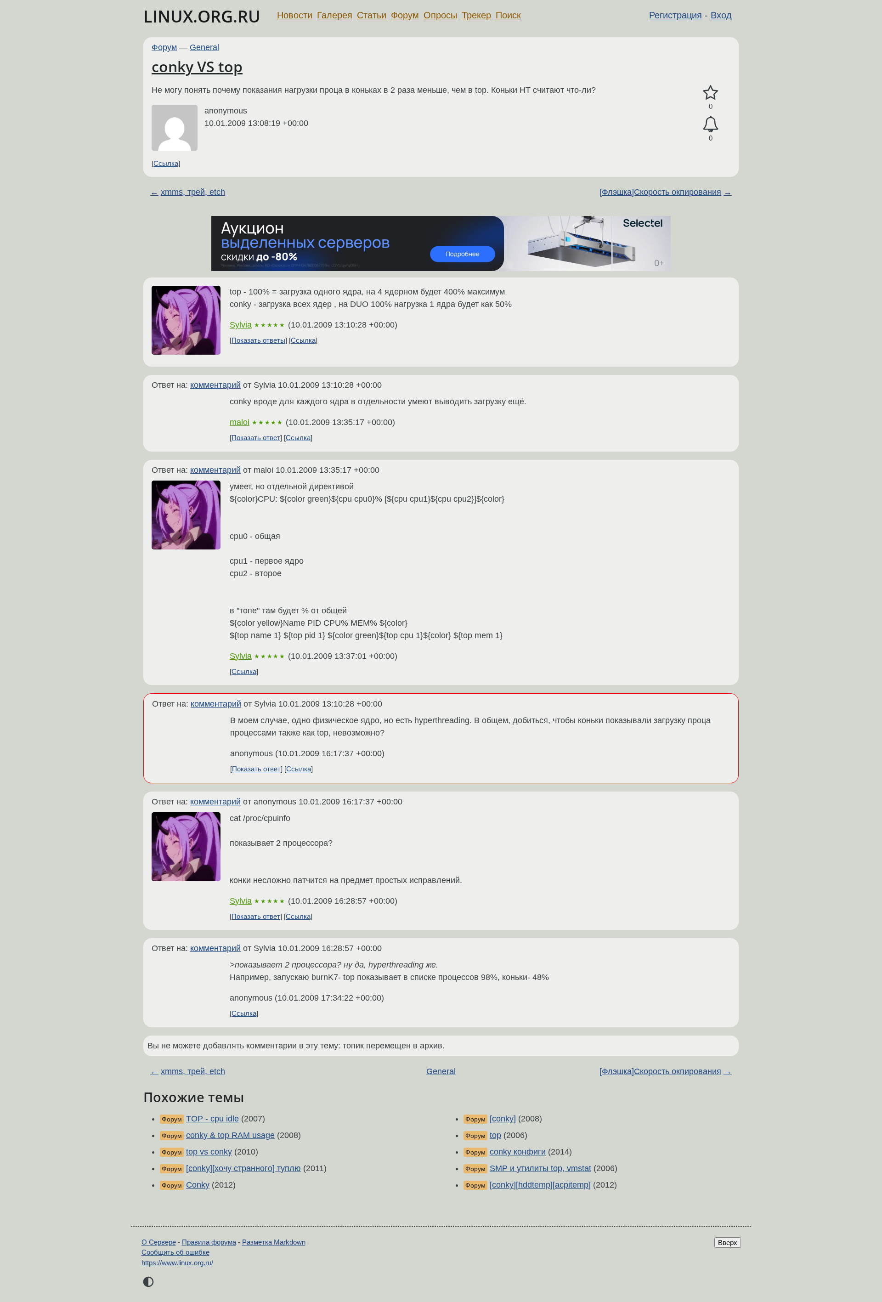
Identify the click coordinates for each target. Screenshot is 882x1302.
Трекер (476, 15)
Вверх (727, 1242)
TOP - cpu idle (212, 1118)
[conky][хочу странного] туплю (243, 1168)
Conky (197, 1184)
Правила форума (209, 1242)
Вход (721, 15)
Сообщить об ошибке (175, 1252)
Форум (405, 15)
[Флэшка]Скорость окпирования (660, 192)
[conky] (503, 1118)
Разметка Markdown (273, 1242)
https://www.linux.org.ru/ (177, 1263)
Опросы (440, 15)
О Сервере (158, 1242)
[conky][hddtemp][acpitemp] (540, 1184)
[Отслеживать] (710, 124)
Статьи (371, 15)
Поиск (508, 15)
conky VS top (197, 66)
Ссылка (165, 163)
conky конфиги (518, 1151)
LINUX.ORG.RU (201, 16)
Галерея (334, 15)
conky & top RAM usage (230, 1135)
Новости (294, 15)
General (204, 47)
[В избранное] (710, 93)
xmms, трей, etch (193, 192)
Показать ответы (258, 340)
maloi (239, 422)
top (495, 1135)
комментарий (215, 385)
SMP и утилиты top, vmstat (540, 1168)
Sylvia (241, 324)
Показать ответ (256, 438)
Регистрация (675, 15)
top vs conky (209, 1151)
